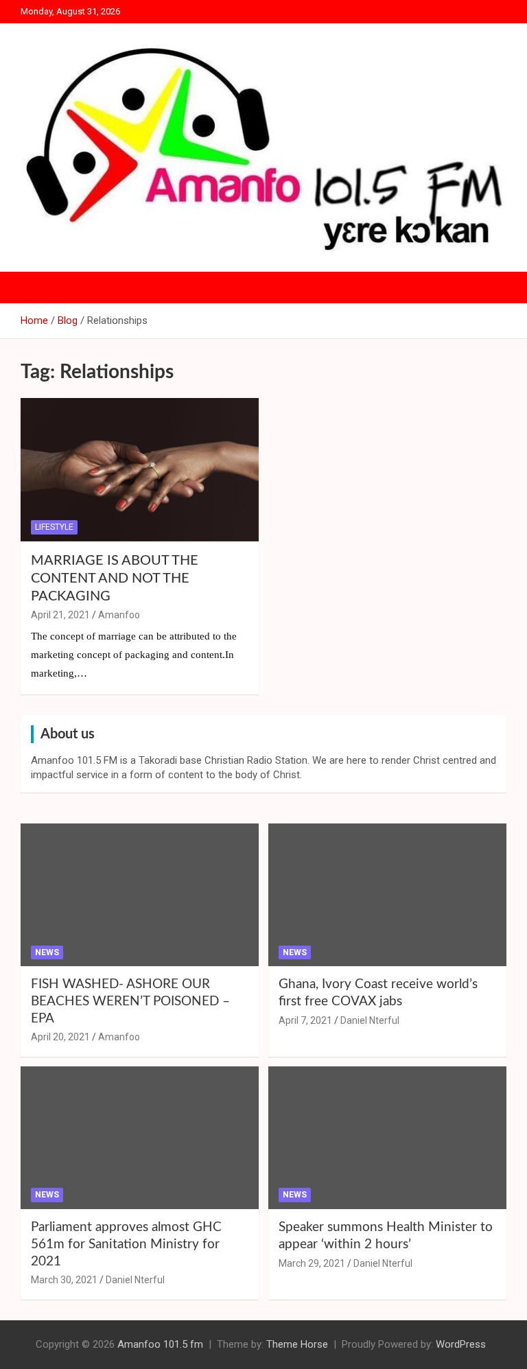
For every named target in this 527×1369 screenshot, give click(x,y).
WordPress (461, 1344)
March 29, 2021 (312, 1263)
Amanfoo (119, 614)
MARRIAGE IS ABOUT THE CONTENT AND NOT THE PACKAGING (114, 578)
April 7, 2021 (305, 1020)
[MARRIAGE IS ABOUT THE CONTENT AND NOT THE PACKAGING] (139, 469)
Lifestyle (54, 527)
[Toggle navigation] (38, 287)
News (47, 952)
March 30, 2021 (64, 1279)
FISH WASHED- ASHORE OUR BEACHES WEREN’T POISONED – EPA (130, 1001)
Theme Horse (297, 1344)
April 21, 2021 (60, 614)
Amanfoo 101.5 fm (160, 1344)
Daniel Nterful (369, 1020)
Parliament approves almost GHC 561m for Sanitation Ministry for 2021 (126, 1244)
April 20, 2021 (60, 1036)
